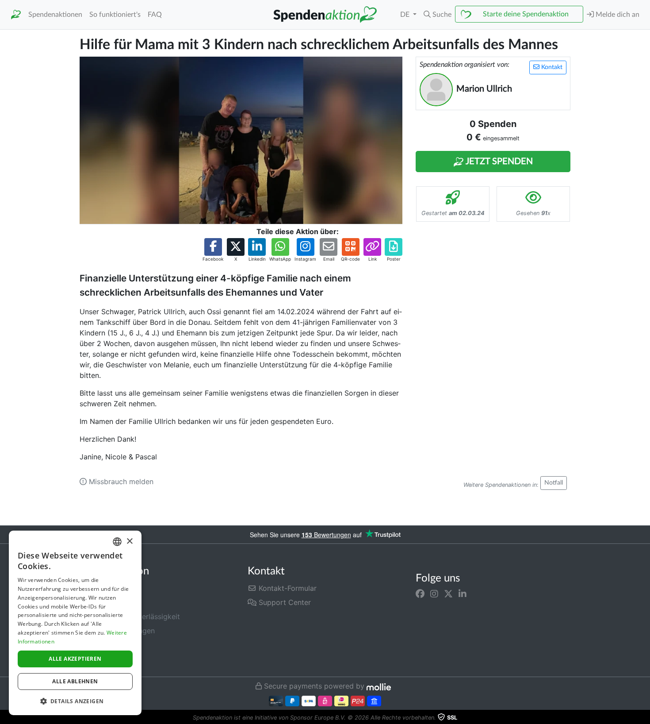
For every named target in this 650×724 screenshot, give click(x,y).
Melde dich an (616, 14)
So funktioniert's (115, 14)
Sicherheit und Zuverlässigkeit (130, 616)
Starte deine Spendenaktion (526, 14)
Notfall (553, 483)
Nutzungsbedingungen (117, 630)
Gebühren (96, 588)
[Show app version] (644, 718)
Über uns (95, 602)
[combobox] (117, 541)
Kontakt (550, 67)
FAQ (155, 14)
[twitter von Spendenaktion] (448, 593)
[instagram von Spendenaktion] (434, 593)
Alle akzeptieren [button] (75, 658)
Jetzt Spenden (498, 161)
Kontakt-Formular (286, 588)
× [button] (129, 541)
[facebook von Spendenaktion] (420, 593)
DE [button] (405, 14)
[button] (437, 14)
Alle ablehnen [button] (75, 681)
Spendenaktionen (55, 14)
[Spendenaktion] (16, 15)
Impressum (98, 659)
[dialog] (75, 623)
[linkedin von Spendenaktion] (462, 593)
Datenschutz (101, 644)
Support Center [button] (283, 602)
